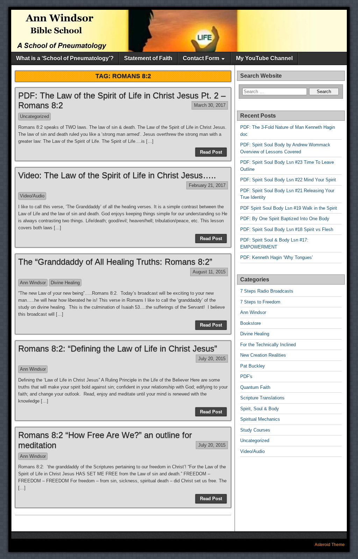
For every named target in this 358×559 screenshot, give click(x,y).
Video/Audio (32, 195)
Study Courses (255, 430)
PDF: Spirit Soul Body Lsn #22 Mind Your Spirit (288, 179)
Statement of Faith (148, 58)
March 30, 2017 (209, 105)
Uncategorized (34, 116)
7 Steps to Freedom (260, 302)
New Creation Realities (263, 355)
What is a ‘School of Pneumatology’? (65, 58)
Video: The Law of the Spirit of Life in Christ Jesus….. (117, 175)
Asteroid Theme (330, 544)
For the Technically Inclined (268, 344)
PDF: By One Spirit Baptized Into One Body (284, 218)
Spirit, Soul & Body (259, 408)
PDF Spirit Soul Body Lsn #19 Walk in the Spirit (288, 208)
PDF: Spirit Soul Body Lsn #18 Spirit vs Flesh (286, 229)
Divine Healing (65, 282)
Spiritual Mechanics (260, 419)
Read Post (211, 152)
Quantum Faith (255, 387)
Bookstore (250, 323)
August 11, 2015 (209, 271)
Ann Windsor (33, 282)
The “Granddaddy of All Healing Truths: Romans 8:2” (115, 261)
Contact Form (201, 58)
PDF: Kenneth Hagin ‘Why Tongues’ (276, 257)
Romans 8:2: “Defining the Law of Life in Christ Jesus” (117, 348)
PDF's (246, 376)
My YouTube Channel (264, 58)
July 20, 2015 (211, 358)
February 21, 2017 (207, 185)
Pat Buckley (252, 366)
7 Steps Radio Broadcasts (266, 291)
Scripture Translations (262, 397)
